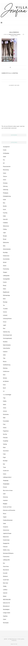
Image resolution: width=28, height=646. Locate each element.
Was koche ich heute (8, 490)
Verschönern (6, 450)
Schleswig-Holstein (7, 318)
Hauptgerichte (6, 543)
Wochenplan (6, 622)
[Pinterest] (17, 22)
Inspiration (5, 500)
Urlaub (4, 156)
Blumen (4, 361)
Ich (3, 391)
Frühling (5, 229)
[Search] (26, 22)
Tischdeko (5, 308)
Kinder (4, 199)
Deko (4, 245)
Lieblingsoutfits (6, 559)
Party (4, 424)
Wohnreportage (6, 295)
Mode (4, 447)
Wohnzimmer (6, 226)
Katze (4, 384)
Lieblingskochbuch (7, 477)
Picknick (5, 487)
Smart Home (6, 566)
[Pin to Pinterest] (15, 67)
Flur (4, 159)
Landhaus (5, 589)
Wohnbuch (5, 576)
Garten (4, 173)
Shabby (4, 586)
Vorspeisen (5, 526)
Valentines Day (6, 331)
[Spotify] (22, 22)
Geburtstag (5, 189)
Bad (4, 464)
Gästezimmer (6, 530)
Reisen (4, 513)
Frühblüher (5, 222)
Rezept (4, 239)
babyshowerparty (7, 345)
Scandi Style (6, 579)
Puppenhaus (6, 431)
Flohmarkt (5, 437)
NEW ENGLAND (6, 599)
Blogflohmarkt (6, 292)
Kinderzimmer (6, 255)
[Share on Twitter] (14, 67)
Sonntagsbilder (6, 279)
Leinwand (5, 315)
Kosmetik (5, 573)
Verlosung (5, 186)
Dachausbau (6, 414)
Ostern (4, 179)
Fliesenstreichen (6, 166)
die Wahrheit (6, 381)
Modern (4, 596)
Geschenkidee (6, 259)
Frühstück (5, 546)
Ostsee (4, 321)
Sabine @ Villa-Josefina (14, 34)
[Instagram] (8, 633)
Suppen (4, 517)
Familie (4, 150)
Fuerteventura (6, 556)
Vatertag (5, 444)
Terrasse (5, 176)
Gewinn (4, 427)
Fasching (5, 212)
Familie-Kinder (6, 540)
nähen (4, 354)
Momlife (5, 206)
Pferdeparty (5, 193)
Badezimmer (6, 536)
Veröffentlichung (6, 364)
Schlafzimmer (6, 371)
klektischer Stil (6, 602)
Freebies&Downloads (8, 520)
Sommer (5, 312)
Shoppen (5, 272)
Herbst (4, 288)
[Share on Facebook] (12, 67)
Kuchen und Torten (7, 507)
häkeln (4, 404)
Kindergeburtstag (7, 196)
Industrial (5, 592)
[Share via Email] (17, 67)
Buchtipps (5, 460)
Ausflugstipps (6, 153)
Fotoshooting (6, 269)
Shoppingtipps (6, 483)
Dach (4, 374)
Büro (4, 202)
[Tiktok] (24, 22)
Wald (4, 417)
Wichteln (5, 378)
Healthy (4, 401)
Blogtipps (5, 503)
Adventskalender (7, 249)
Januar (4, 407)
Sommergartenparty (7, 338)
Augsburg (5, 616)
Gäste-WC (5, 219)
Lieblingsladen (6, 275)
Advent (4, 265)
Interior (4, 474)
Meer (4, 328)
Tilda (4, 358)
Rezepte (5, 236)
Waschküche (6, 569)
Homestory (5, 497)
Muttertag (5, 368)
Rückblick (5, 341)
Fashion (5, 282)
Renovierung (6, 169)
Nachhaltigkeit (6, 609)
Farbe (4, 454)
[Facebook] (19, 22)
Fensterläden (6, 421)
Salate (4, 523)
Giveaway (5, 183)
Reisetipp (5, 302)
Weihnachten (6, 242)
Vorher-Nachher (6, 348)
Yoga (4, 397)
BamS (4, 388)
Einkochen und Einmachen (9, 510)
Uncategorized (6, 146)
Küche (4, 209)
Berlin (4, 298)
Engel (4, 457)
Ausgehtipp (5, 440)
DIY (4, 163)
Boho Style (5, 583)
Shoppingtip (5, 480)
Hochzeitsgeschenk (7, 335)
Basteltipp (5, 252)
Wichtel (4, 262)
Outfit (4, 493)
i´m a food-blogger (7, 394)
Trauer (4, 467)
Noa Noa (5, 434)
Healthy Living (6, 550)
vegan (4, 232)
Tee (4, 305)
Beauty (4, 285)
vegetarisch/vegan (7, 533)
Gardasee (5, 351)
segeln (4, 325)
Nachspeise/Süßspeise (8, 553)
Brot (4, 563)
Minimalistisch (6, 606)
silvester (5, 411)
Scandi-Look (6, 470)
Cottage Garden (6, 612)
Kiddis (4, 216)
